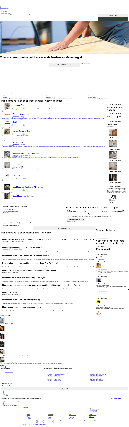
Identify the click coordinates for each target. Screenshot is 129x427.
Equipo (28, 415)
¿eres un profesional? (4, 8)
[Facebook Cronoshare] (94, 409)
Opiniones (70, 416)
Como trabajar (50, 415)
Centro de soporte (92, 415)
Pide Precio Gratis (102, 238)
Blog (28, 416)
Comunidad (29, 418)
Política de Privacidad (38, 424)
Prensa (28, 417)
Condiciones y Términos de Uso (28, 424)
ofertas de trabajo (3, 9)
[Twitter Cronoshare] (93, 410)
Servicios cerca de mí (72, 415)
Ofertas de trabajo (51, 416)
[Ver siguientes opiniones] (4, 367)
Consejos (49, 417)
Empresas (49, 418)
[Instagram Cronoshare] (94, 408)
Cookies (44, 424)
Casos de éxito (71, 417)
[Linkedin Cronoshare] (94, 411)
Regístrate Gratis (6, 385)
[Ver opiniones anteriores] (1, 367)
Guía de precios (71, 418)
